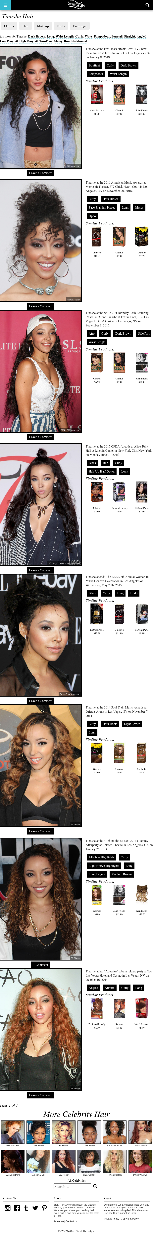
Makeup (43, 25)
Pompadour (102, 36)
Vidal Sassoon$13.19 (97, 112)
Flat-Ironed (79, 41)
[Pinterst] (44, 1211)
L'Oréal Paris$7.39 (141, 509)
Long (50, 36)
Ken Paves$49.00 (141, 912)
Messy (58, 41)
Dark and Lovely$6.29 (96, 1026)
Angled (141, 36)
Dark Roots (110, 724)
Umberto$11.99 (96, 254)
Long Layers (97, 874)
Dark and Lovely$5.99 (119, 509)
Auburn (110, 987)
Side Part (143, 333)
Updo (92, 216)
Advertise (59, 1221)
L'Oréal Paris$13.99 (97, 631)
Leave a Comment (40, 173)
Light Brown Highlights (104, 865)
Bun (67, 41)
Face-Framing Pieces (102, 207)
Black (92, 463)
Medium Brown (122, 874)
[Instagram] (7, 1211)
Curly (79, 36)
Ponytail (117, 36)
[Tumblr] (26, 1211)
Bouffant (94, 65)
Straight (129, 36)
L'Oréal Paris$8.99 (141, 631)
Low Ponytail (9, 41)
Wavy (88, 36)
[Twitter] (35, 1211)
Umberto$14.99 (141, 770)
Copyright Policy (130, 1218)
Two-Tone (45, 41)
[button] (5, 5)
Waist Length (65, 36)
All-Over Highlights (101, 857)
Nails (61, 25)
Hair (25, 25)
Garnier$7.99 (142, 254)
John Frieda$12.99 (142, 112)
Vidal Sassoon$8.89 (141, 1026)
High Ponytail (28, 41)
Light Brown (132, 724)
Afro (92, 333)
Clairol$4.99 (97, 509)
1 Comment (40, 964)
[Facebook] (16, 1211)
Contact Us (71, 1221)
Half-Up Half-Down (102, 471)
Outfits (9, 25)
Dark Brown (36, 36)
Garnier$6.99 (119, 770)
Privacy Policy (111, 1218)
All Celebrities (77, 1180)
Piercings (79, 25)
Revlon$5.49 (119, 1026)
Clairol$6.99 (119, 112)
